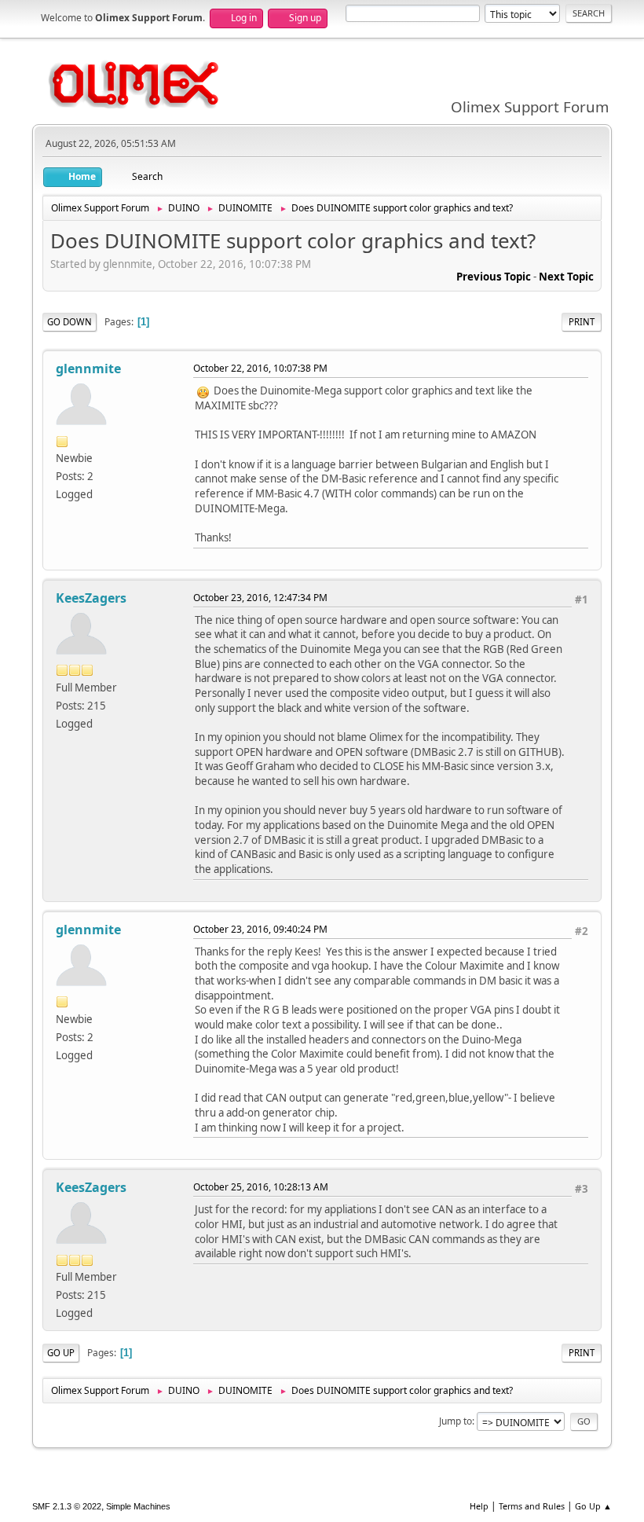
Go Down (69, 322)
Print (582, 322)
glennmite (88, 368)
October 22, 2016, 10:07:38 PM (260, 368)
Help (479, 1506)
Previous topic (493, 277)
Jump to (455, 1421)
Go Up (61, 1353)
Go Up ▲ (593, 1506)
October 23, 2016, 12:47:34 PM (260, 597)
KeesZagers (91, 598)
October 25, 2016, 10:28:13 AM (260, 1187)
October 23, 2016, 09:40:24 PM (260, 929)
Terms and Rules (532, 1506)
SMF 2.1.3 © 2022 (66, 1506)
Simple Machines (138, 1506)
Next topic (566, 277)
